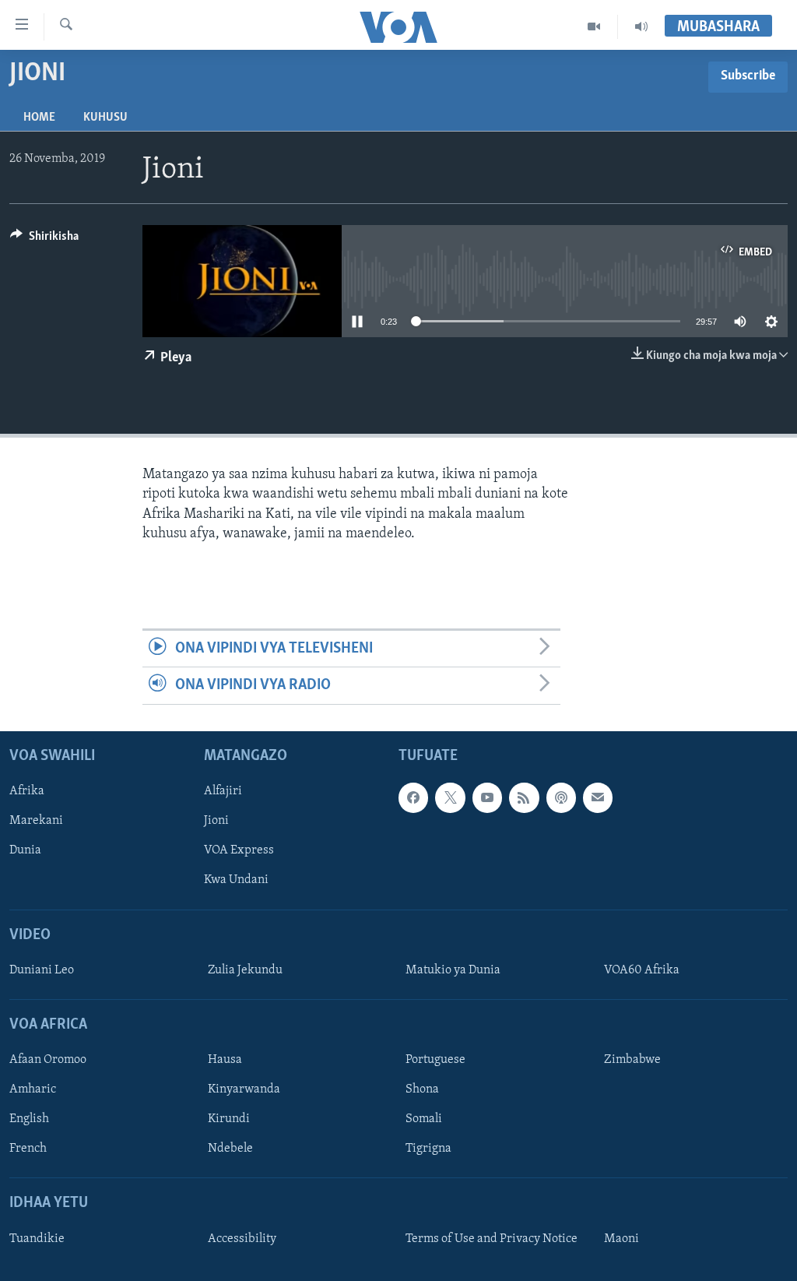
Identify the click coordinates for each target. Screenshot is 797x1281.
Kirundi (229, 1119)
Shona (422, 1089)
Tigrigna (428, 1148)
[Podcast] (561, 797)
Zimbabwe (632, 1060)
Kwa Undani (236, 880)
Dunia (25, 850)
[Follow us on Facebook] (413, 797)
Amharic (32, 1089)
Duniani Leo (41, 969)
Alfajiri (223, 791)
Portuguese (435, 1060)
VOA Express (239, 850)
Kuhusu (105, 117)
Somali (424, 1119)
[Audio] (641, 26)
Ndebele (230, 1148)
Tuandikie (37, 1238)
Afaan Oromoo (47, 1060)
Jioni (216, 821)
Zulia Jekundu (245, 969)
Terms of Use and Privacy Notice (492, 1238)
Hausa (225, 1060)
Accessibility (242, 1238)
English (29, 1119)
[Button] (44, 240)
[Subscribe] (598, 797)
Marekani (36, 821)
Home (39, 117)
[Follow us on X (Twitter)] (450, 797)
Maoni (621, 1238)
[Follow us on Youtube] (487, 797)
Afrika (26, 791)
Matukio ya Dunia (453, 969)
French (28, 1148)
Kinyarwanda (244, 1089)
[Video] (594, 26)
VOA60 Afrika (641, 969)
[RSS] (524, 797)
